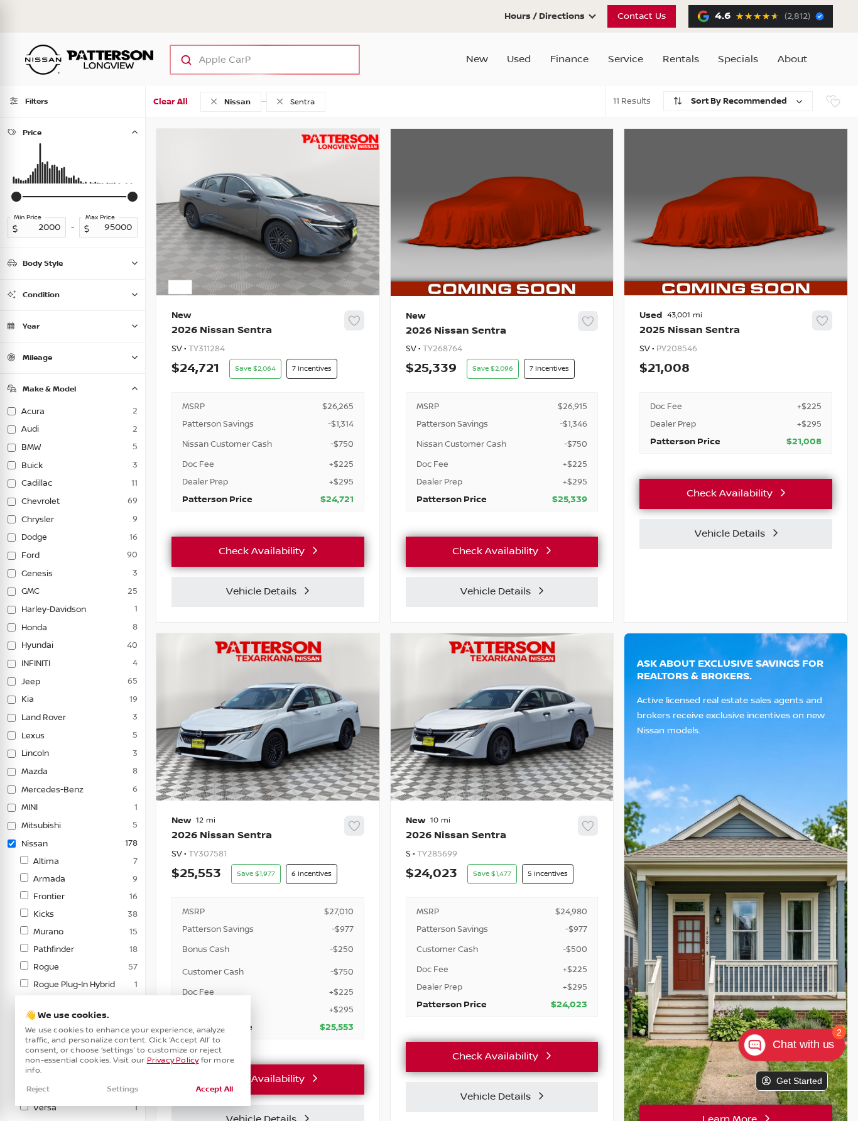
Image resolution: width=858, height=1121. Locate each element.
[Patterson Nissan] (89, 60)
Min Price (27, 217)
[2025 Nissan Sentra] (735, 382)
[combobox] (252, 60)
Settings (123, 1089)
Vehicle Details (261, 591)
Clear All (170, 102)
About (792, 59)
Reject (38, 1089)
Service (625, 59)
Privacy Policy (173, 1060)
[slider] (16, 196)
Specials (738, 59)
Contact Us (641, 16)
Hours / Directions (544, 16)
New (477, 59)
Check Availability (262, 551)
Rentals (681, 59)
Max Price (100, 217)
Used (519, 59)
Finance (569, 59)
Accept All (214, 1089)
